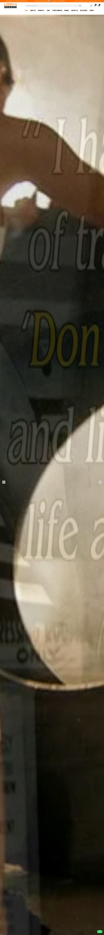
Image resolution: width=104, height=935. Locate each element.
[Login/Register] (91, 5)
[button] (99, 931)
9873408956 (61, 1)
